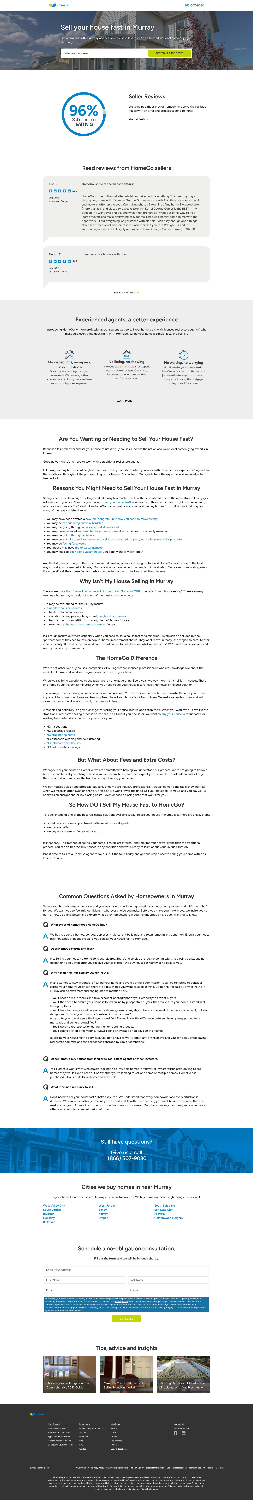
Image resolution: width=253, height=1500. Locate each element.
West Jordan (107, 1205)
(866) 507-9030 (126, 1158)
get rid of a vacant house (86, 551)
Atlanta (114, 1428)
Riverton (48, 1214)
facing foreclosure (75, 543)
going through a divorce (78, 535)
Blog (81, 1440)
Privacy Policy (121, 1301)
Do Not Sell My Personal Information (147, 1468)
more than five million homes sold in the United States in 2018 (99, 591)
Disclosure (208, 1468)
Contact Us (179, 1424)
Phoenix (114, 1445)
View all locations (119, 1449)
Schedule (126, 1318)
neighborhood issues (112, 616)
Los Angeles (116, 1440)
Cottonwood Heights (168, 1218)
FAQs (81, 1445)
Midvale (159, 1214)
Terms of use (195, 1468)
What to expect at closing (59, 1440)
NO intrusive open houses (64, 743)
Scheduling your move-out (60, 1445)
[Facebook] (175, 1433)
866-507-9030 (194, 5)
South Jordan (52, 1209)
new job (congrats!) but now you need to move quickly (122, 519)
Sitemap (220, 1468)
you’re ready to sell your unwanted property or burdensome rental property (132, 539)
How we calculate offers (59, 1432)
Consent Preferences (177, 1468)
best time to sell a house (86, 624)
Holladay (49, 1218)
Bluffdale (49, 1222)
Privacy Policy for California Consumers (109, 1468)
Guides (82, 1449)
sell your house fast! (118, 502)
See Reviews (137, 118)
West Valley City (54, 1205)
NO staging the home (61, 735)
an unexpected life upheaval (100, 527)
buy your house (171, 714)
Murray (103, 1214)
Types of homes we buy (59, 1436)
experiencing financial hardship (83, 523)
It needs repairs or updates (64, 608)
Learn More (124, 400)
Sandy (103, 1209)
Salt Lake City (163, 1209)
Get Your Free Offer (169, 53)
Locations (83, 1436)
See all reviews (124, 293)
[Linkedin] (184, 1433)
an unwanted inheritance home (98, 531)
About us (83, 1432)
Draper (103, 1218)
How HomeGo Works (57, 1428)
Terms (81, 1310)
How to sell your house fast (91, 1428)
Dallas (113, 1432)
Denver (114, 1436)
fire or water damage (88, 547)
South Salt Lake (164, 1205)
